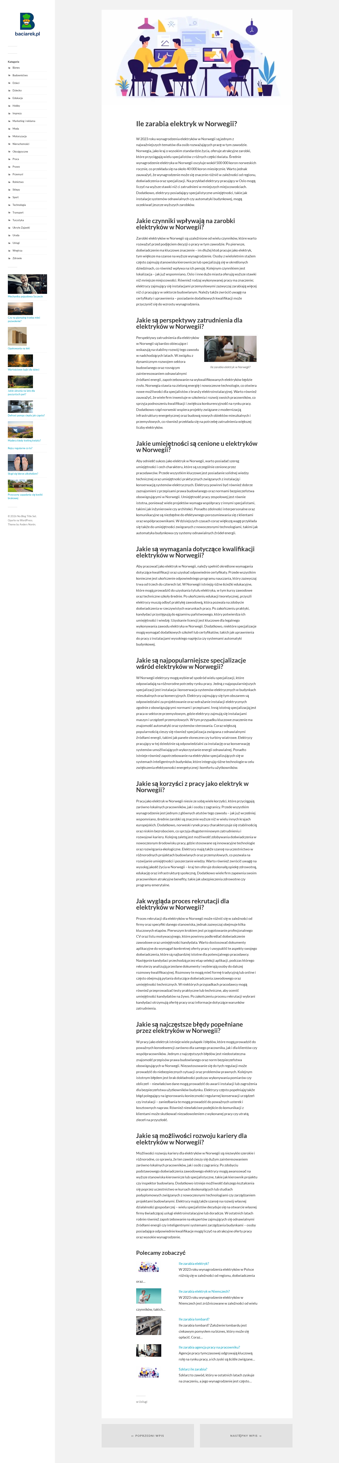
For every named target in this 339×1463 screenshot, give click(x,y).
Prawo (16, 166)
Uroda (16, 235)
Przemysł (18, 174)
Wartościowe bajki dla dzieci (23, 369)
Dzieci (16, 82)
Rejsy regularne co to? (20, 448)
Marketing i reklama (24, 121)
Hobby (16, 105)
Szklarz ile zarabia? (193, 1369)
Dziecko (17, 90)
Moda (16, 128)
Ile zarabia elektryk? (194, 1263)
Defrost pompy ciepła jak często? (26, 415)
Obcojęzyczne (20, 151)
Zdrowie (17, 258)
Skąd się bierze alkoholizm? (23, 473)
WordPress (26, 520)
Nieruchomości (21, 143)
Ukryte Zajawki (21, 227)
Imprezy (17, 113)
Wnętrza (17, 250)
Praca (16, 159)
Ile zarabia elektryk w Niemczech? (204, 1291)
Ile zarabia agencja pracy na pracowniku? (209, 1347)
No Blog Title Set (26, 516)
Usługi (16, 242)
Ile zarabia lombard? (194, 1319)
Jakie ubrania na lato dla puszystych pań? (21, 392)
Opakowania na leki (19, 348)
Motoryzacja (20, 136)
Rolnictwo (18, 181)
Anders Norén (27, 524)
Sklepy (16, 189)
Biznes (16, 67)
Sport (16, 197)
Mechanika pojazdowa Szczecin (25, 296)
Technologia (19, 204)
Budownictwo (20, 75)
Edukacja (18, 98)
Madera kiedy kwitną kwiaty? (24, 440)
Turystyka (18, 220)
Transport (18, 212)
